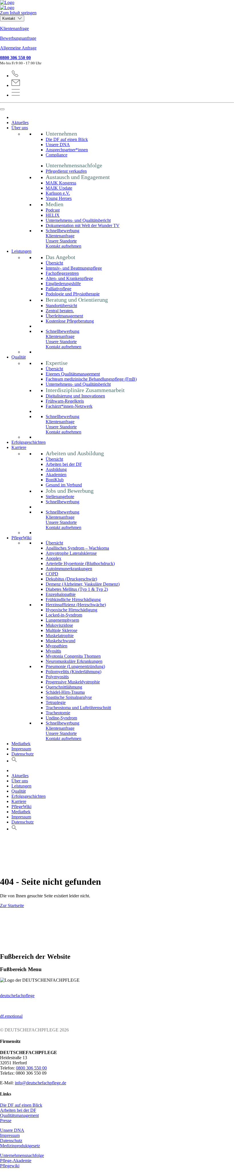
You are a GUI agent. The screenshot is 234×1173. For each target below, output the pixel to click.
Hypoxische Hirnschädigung (71, 609)
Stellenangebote (60, 496)
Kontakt (9, 18)
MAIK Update (59, 188)
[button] (14, 760)
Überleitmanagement (64, 315)
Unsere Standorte (61, 240)
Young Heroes (59, 198)
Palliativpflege (58, 288)
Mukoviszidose (59, 625)
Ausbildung (56, 469)
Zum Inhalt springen (18, 12)
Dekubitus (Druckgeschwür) (71, 578)
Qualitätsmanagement (19, 1115)
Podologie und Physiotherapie (73, 293)
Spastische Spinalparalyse (69, 697)
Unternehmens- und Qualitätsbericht (78, 220)
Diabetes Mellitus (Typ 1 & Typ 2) (77, 589)
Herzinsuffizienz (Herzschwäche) (76, 604)
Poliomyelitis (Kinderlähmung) (73, 671)
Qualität (18, 357)
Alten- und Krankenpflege (69, 278)
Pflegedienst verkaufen (66, 171)
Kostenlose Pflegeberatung (70, 321)
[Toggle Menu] (2, 109)
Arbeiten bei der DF (64, 464)
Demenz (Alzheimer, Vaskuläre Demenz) (83, 584)
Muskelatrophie (60, 635)
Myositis (53, 651)
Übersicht (54, 263)
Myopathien (56, 645)
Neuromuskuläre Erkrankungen (74, 661)
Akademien (56, 474)
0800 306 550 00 (15, 57)
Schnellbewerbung (62, 230)
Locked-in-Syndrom (64, 615)
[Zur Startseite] (117, 5)
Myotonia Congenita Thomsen (73, 656)
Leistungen (21, 251)
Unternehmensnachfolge (22, 1155)
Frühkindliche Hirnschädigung (73, 599)
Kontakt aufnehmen (63, 246)
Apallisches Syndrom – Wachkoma (77, 548)
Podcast (53, 210)
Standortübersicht (61, 305)
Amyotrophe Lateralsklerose (71, 553)
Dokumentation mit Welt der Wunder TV (83, 225)
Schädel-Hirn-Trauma (65, 692)
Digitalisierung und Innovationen (75, 395)
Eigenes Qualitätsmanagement (73, 373)
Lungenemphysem (62, 620)
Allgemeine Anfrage (18, 47)
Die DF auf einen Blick (67, 139)
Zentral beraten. (60, 310)
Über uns (19, 127)
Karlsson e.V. (58, 193)
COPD (52, 573)
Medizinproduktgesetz (20, 1145)
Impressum (21, 748)
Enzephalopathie (61, 594)
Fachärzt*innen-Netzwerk (69, 406)
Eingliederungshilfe (63, 283)
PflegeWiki (21, 537)
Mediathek (21, 743)
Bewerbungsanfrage (18, 38)
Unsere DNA (58, 144)
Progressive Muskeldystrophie (73, 681)
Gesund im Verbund (64, 484)
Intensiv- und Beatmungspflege (74, 268)
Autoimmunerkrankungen (69, 568)
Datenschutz (22, 753)
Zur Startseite (12, 905)
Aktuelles (20, 122)
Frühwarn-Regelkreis (65, 401)
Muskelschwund (60, 640)
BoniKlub (55, 479)
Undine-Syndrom (61, 717)
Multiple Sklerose (61, 630)
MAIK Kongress (61, 182)
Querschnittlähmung (64, 687)
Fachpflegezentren (62, 273)
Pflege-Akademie (15, 1160)
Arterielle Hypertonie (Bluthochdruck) (80, 563)
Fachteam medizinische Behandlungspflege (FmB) (91, 379)
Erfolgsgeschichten (28, 442)
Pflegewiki (9, 1165)
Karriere (18, 447)
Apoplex (53, 558)
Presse (5, 1120)
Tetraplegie (56, 702)
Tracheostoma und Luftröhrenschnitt (78, 707)
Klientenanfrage (14, 28)
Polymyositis (57, 676)
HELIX (53, 215)
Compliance (56, 154)
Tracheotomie (58, 712)
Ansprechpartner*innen (67, 149)
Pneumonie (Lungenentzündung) (75, 666)
